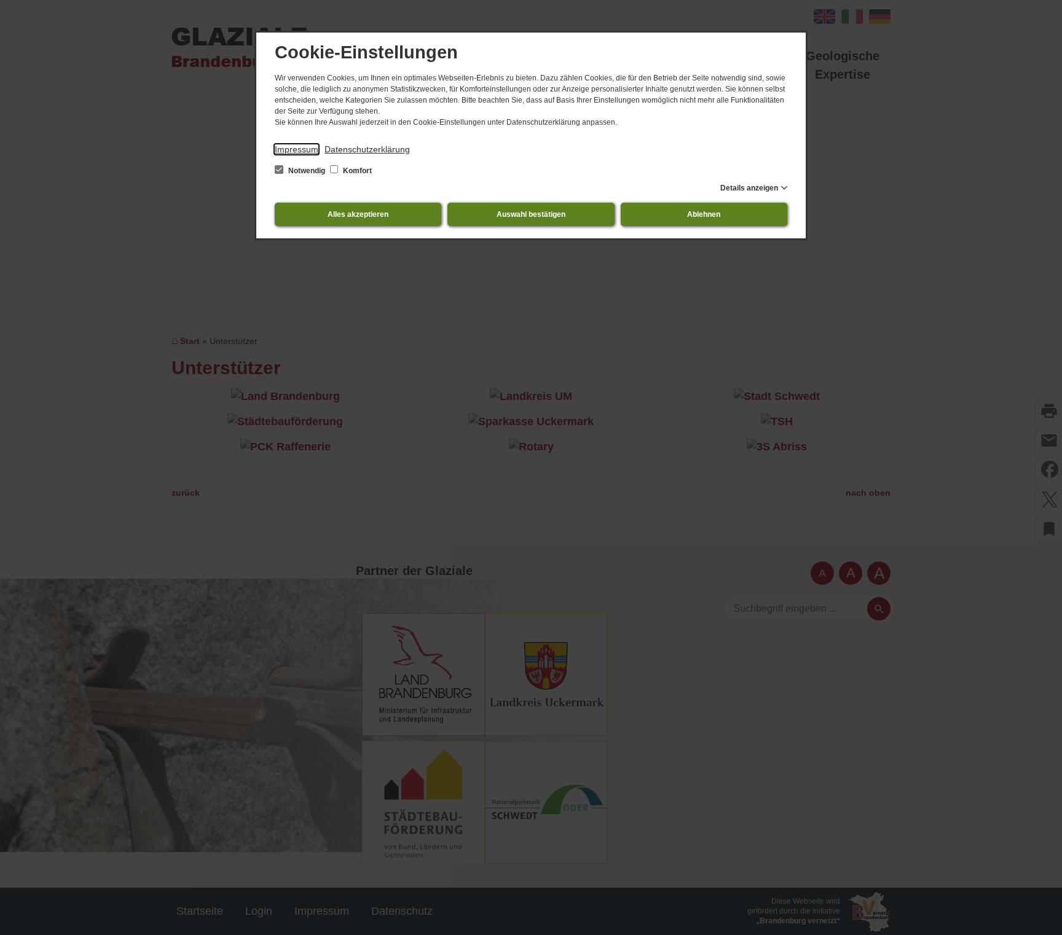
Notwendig (306, 170)
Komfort (356, 170)
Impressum (296, 149)
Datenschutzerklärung (367, 149)
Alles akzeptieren (358, 214)
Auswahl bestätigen (531, 214)
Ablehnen (703, 214)
